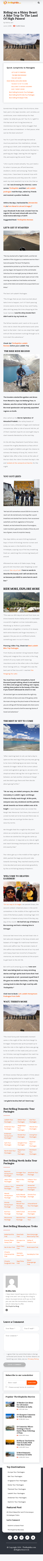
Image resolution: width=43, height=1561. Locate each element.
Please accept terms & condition (21, 1387)
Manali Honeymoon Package (8, 1196)
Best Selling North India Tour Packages (22, 95)
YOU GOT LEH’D (16, 78)
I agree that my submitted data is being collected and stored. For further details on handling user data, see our (22, 1356)
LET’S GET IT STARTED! (19, 72)
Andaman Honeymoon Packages (8, 1136)
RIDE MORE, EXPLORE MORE (17, 81)
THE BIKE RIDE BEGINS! (19, 75)
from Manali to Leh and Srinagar (19, 206)
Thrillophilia (14, 188)
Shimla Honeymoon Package (8, 1205)
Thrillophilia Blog (12, 1306)
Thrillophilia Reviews (25, 220)
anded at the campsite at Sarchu (20, 463)
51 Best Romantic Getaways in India (24, 1454)
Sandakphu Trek (33, 1254)
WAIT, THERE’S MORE (18, 89)
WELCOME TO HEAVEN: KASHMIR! (21, 86)
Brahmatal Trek (32, 1247)
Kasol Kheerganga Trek (31, 1262)
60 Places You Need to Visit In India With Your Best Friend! (25, 1443)
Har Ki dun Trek (9, 1247)
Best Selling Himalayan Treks (18, 98)
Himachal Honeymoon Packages (32, 1187)
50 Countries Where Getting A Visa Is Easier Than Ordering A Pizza (26, 1430)
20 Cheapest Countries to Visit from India (26, 1416)
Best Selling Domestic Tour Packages (21, 92)
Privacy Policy (33, 1359)
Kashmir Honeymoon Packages (8, 1174)
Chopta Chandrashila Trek (9, 1254)
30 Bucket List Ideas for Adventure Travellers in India (25, 1405)
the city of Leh (15, 570)
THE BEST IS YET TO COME (19, 84)
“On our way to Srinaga (12, 904)
